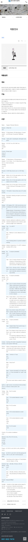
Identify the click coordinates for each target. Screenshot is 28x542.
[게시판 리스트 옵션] (25, 41)
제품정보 (4, 17)
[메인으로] (14, 1)
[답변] (22, 41)
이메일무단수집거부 (18, 511)
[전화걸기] (26, 2)
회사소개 (3, 511)
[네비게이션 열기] (1, 2)
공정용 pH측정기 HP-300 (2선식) (13, 501)
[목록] (18, 41)
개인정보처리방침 (10, 511)
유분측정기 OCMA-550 (11, 504)
